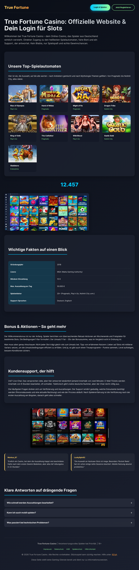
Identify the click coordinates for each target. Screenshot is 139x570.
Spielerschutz (77, 549)
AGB (68, 549)
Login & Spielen (100, 7)
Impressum (47, 549)
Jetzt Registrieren (123, 7)
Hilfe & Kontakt (90, 549)
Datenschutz (59, 549)
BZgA (114, 554)
